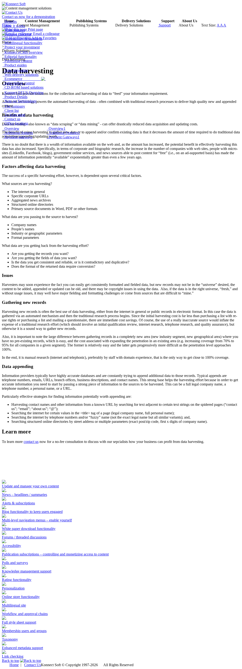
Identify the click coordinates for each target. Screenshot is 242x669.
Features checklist (17, 34)
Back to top (10, 661)
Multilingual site (14, 605)
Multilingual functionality (22, 43)
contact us (31, 442)
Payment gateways (17, 137)
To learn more (14, 115)
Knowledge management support (26, 571)
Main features (14, 30)
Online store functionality (21, 597)
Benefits (10, 22)
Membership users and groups (24, 631)
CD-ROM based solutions (23, 87)
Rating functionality (16, 580)
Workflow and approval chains (25, 614)
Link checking (12, 656)
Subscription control (19, 83)
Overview (11, 129)
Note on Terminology (20, 101)
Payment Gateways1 (63, 137)
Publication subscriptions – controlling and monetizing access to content (55, 554)
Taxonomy (10, 639)
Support (164, 25)
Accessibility (11, 546)
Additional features (18, 133)
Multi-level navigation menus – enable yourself (37, 520)
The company (14, 106)
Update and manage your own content (30, 486)
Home (14, 665)
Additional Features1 (63, 133)
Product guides (15, 65)
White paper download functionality (29, 529)
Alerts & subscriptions (18, 503)
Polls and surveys (15, 563)
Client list (11, 111)
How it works (14, 26)
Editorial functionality (20, 57)
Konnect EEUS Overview (23, 93)
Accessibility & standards (22, 39)
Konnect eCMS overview (23, 52)
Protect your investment (21, 47)
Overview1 (56, 129)
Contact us (11, 119)
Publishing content (17, 61)
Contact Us (32, 665)
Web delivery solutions (21, 75)
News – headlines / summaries (24, 495)
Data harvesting (15, 70)
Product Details (15, 97)
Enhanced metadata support (22, 648)
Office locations (15, 123)
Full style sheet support (19, 622)
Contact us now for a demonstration (28, 17)
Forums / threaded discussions (24, 537)
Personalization (13, 588)
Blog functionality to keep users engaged (32, 512)
